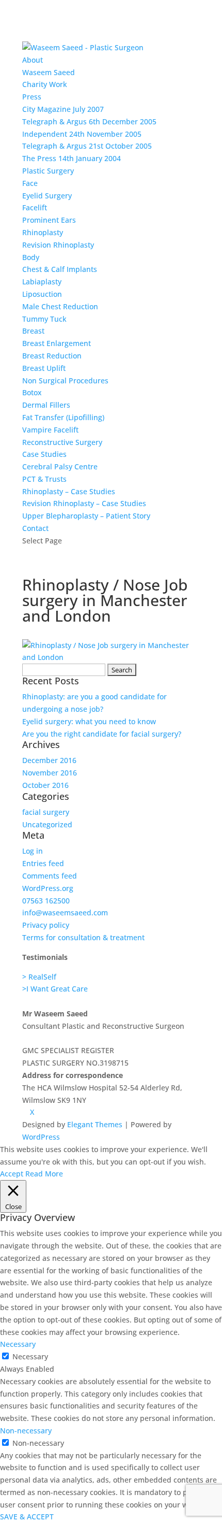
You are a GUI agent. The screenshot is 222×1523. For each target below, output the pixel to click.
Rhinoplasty (42, 232)
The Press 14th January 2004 (71, 158)
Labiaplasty (41, 281)
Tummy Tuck (44, 319)
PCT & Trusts (44, 479)
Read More (44, 1174)
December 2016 (49, 760)
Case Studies (44, 454)
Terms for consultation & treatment (83, 937)
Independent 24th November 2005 (81, 134)
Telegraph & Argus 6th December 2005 (89, 121)
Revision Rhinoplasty (58, 245)
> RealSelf (39, 977)
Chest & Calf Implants (59, 269)
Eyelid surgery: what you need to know (89, 721)
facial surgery (45, 812)
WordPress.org (47, 888)
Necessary (30, 1356)
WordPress (41, 1137)
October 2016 (45, 785)
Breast (33, 331)
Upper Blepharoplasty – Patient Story (86, 516)
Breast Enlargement (56, 343)
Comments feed (49, 876)
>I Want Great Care (55, 989)
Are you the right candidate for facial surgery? (101, 734)
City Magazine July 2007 (63, 109)
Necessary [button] (18, 1344)
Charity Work (44, 84)
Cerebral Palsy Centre (60, 466)
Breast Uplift (44, 368)
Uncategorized (47, 824)
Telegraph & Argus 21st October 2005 (87, 146)
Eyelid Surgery (47, 195)
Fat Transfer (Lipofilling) (63, 417)
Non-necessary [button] (26, 1430)
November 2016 (49, 773)
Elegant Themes (94, 1124)
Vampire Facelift (50, 430)
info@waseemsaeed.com (65, 912)
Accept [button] (11, 1174)
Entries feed (43, 863)
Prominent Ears (49, 220)
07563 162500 (46, 901)
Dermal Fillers (46, 405)
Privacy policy (45, 925)
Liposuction (42, 294)
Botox (32, 392)
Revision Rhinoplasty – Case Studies (84, 503)
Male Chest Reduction (60, 306)
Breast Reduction (52, 356)
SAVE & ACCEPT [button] (27, 1516)
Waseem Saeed (48, 72)
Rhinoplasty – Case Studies (68, 491)
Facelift (34, 207)
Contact (35, 528)
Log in (32, 851)
